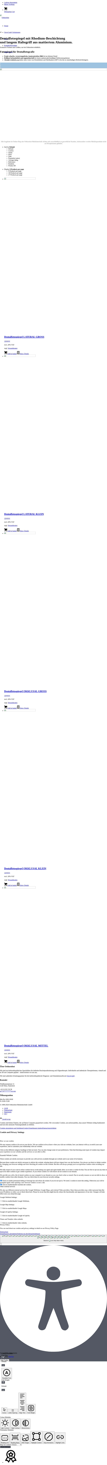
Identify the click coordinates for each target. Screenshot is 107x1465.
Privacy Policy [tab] (5, 1225)
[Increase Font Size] (3, 1357)
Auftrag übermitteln (10, 2)
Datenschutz (4, 1232)
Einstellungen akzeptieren (8, 1234)
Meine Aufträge (9, 4)
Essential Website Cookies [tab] (8, 1155)
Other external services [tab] (7, 1186)
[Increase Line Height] (3, 1382)
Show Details (24, 354)
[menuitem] (55, 3)
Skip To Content (5, 1445)
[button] (1, 1244)
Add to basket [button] (12, 354)
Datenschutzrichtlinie (49, 1128)
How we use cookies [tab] (7, 1141)
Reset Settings (5, 1447)
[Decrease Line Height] (3, 1390)
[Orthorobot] (4, 17)
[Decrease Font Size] (3, 1365)
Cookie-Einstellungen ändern (32, 1128)
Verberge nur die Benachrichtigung (28, 1234)
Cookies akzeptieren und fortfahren (11, 1128)
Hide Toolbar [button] (4, 1360)
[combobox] (53, 1239)
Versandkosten (12, 348)
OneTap (11, 1356)
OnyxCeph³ (71, 1076)
